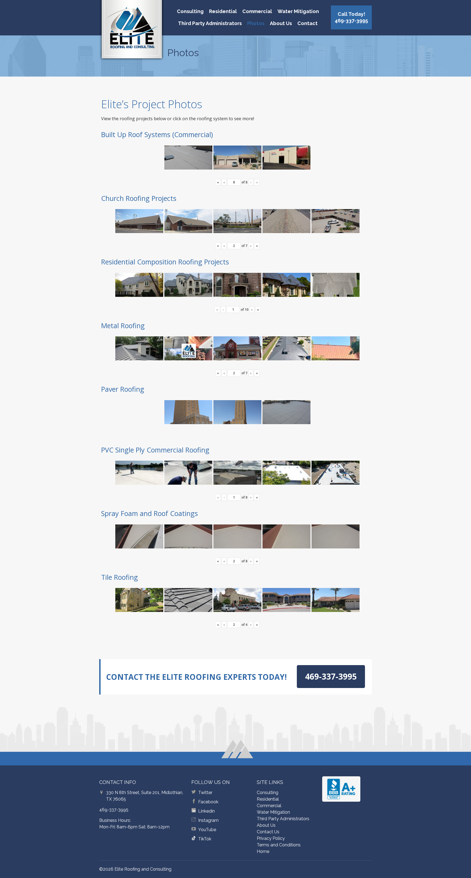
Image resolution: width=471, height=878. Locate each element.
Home (263, 851)
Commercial (257, 11)
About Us (281, 23)
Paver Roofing (122, 389)
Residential (223, 11)
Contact (307, 23)
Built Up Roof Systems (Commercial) (157, 134)
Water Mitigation (298, 11)
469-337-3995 (113, 809)
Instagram (208, 820)
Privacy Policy (271, 838)
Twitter (205, 792)
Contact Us (268, 831)
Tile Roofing (119, 577)
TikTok (204, 838)
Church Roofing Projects (138, 198)
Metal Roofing (123, 325)
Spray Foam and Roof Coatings (149, 513)
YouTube (207, 829)
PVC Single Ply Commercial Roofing (155, 449)
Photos (255, 23)
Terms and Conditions (279, 844)
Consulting (190, 11)
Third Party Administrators (210, 23)
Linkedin (206, 811)
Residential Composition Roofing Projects (165, 261)
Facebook (208, 801)
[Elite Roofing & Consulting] (131, 31)
